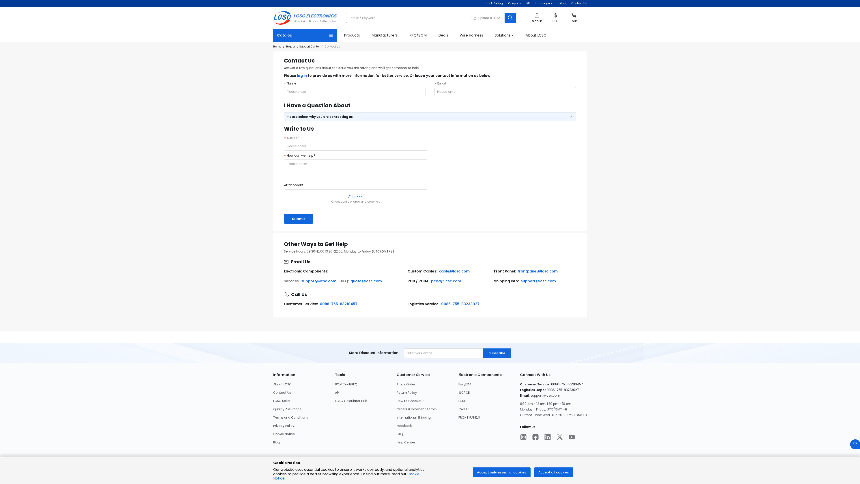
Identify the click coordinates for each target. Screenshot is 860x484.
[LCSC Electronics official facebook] (535, 437)
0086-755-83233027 (460, 304)
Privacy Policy (283, 426)
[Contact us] (855, 444)
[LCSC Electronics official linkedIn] (547, 437)
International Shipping (414, 417)
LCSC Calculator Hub (351, 401)
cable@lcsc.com (454, 271)
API (528, 3)
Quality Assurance (287, 409)
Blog (276, 442)
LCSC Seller (281, 401)
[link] (352, 35)
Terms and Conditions (290, 417)
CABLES (463, 409)
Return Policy (407, 392)
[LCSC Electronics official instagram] (523, 437)
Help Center (406, 442)
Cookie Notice (284, 434)
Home (277, 46)
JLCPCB (464, 392)
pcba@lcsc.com (446, 281)
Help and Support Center (303, 46)
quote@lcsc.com (366, 281)
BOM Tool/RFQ (346, 384)
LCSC (462, 401)
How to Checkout (410, 401)
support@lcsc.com (318, 281)
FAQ (400, 434)
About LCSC (282, 384)
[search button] (510, 18)
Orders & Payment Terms (417, 409)
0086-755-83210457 (338, 304)
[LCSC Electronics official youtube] (571, 437)
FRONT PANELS (469, 417)
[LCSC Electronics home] (305, 18)
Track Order (406, 384)
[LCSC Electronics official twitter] (559, 437)
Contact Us (579, 3)
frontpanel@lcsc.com (538, 271)
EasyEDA (464, 384)
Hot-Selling (495, 3)
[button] (431, 18)
